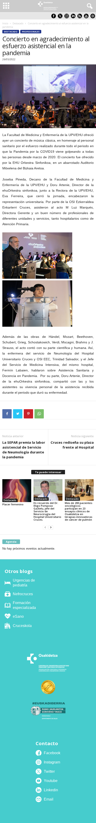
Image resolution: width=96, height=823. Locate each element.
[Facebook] (7, 413)
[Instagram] (67, 17)
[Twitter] (17, 413)
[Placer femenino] (16, 490)
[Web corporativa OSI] (93, 17)
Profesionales (31, 31)
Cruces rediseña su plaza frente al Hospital (72, 444)
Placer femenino (13, 504)
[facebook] (54, 17)
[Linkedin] (74, 17)
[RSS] (80, 17)
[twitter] (61, 17)
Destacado (18, 23)
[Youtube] (87, 17)
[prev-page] (45, 527)
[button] (89, 6)
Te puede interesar (48, 472)
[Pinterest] (28, 413)
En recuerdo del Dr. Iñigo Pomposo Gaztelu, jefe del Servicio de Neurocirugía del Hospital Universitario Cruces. (47, 511)
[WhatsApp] (39, 413)
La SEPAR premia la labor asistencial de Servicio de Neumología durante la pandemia (23, 449)
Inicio (5, 23)
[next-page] (50, 527)
